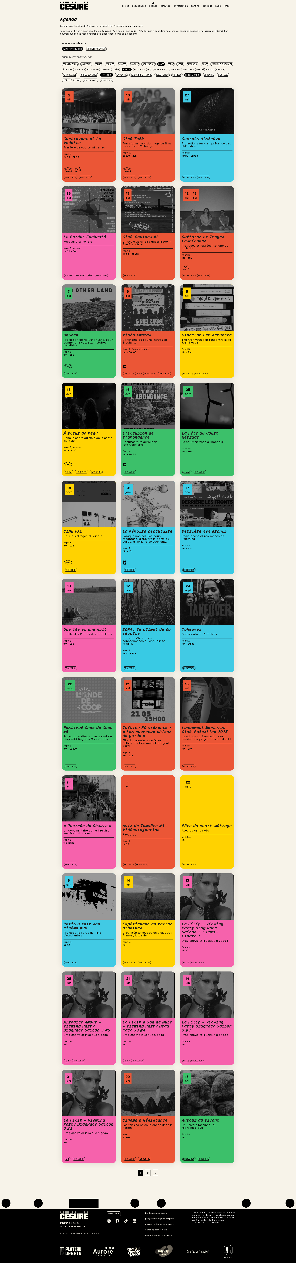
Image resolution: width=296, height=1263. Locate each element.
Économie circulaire (222, 64)
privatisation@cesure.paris (158, 1235)
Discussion (192, 64)
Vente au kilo (90, 80)
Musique (220, 69)
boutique (207, 5)
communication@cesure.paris (159, 1224)
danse (161, 64)
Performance (69, 74)
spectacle (223, 74)
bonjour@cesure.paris (156, 1212)
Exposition (93, 69)
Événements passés (72, 49)
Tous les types (70, 64)
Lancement (175, 69)
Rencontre (121, 74)
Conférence (148, 64)
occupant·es (139, 5)
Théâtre (67, 80)
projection (106, 74)
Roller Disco (162, 74)
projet (125, 5)
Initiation (138, 69)
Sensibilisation (192, 74)
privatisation (180, 5)
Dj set (205, 64)
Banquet (110, 64)
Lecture (188, 69)
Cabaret (122, 64)
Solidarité (209, 74)
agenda (153, 5)
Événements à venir (96, 49)
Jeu (148, 69)
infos (227, 5)
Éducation (68, 69)
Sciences (176, 74)
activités (165, 5)
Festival (107, 69)
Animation (86, 64)
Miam (210, 69)
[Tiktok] (126, 1221)
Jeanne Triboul (93, 1233)
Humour (127, 69)
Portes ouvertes (88, 74)
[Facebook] (117, 1221)
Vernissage (106, 80)
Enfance (81, 69)
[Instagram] (109, 1221)
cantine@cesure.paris (156, 1229)
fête (117, 69)
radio (218, 5)
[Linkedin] (134, 1221)
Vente (77, 80)
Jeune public (160, 69)
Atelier (98, 64)
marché (200, 69)
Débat (171, 64)
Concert (134, 64)
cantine (195, 5)
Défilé (180, 64)
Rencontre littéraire (141, 74)
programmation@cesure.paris (159, 1218)
